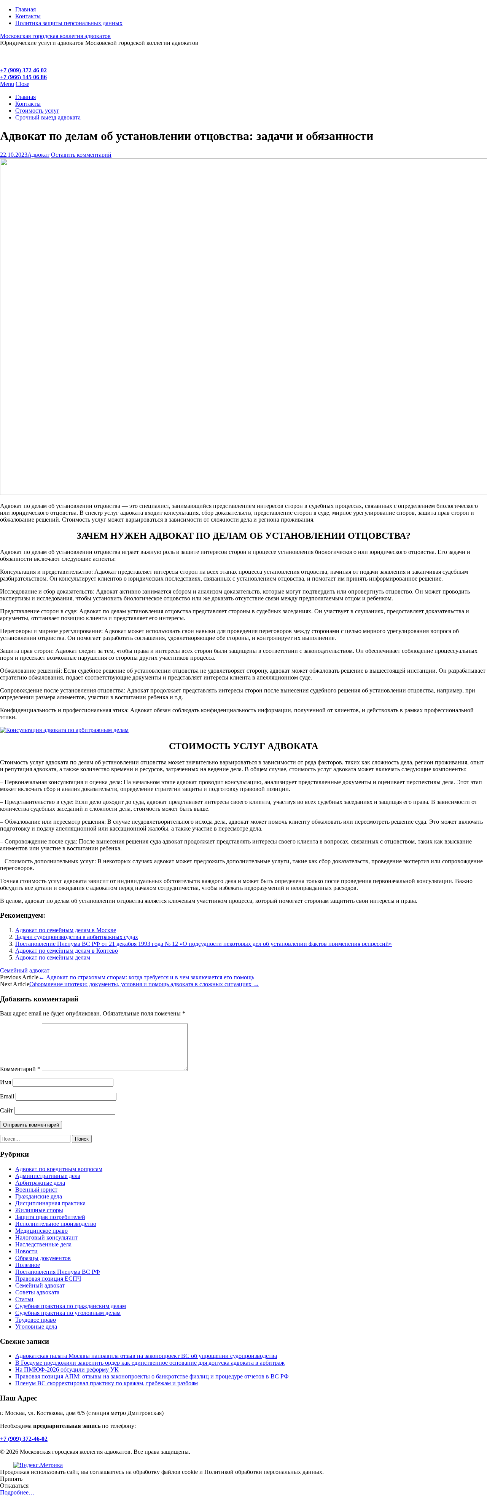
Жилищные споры (39, 1210)
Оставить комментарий (81, 154)
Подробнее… (17, 1492)
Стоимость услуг (37, 110)
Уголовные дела (36, 1326)
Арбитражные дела (40, 1182)
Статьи (24, 1299)
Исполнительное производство (55, 1224)
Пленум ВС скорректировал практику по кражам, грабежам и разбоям (106, 1383)
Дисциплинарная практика (50, 1203)
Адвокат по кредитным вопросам (58, 1169)
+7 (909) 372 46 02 (23, 70)
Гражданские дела (38, 1196)
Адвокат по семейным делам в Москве (65, 930)
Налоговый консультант (46, 1237)
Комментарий (20, 1069)
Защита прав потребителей (50, 1217)
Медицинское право (41, 1230)
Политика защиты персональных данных (69, 23)
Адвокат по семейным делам (52, 957)
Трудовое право (35, 1319)
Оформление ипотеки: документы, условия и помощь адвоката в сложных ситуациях (144, 984)
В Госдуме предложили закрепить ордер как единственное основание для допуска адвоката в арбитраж (150, 1362)
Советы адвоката (37, 1292)
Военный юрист (36, 1189)
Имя (5, 1082)
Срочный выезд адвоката (48, 117)
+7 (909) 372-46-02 (24, 1439)
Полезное (27, 1265)
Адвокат (38, 154)
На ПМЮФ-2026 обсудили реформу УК (67, 1369)
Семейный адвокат (24, 970)
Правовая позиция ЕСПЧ (48, 1278)
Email (7, 1096)
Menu (7, 84)
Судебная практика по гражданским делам (70, 1306)
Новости (26, 1251)
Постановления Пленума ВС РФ (57, 1271)
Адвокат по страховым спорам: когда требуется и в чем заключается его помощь (146, 977)
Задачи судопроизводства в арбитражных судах (76, 937)
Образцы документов (43, 1258)
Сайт (6, 1110)
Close (22, 84)
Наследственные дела (43, 1244)
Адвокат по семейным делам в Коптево (66, 950)
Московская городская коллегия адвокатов (55, 36)
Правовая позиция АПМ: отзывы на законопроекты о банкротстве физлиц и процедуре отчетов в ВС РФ (152, 1376)
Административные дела (47, 1176)
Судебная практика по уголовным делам (68, 1313)
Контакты (28, 16)
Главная (25, 9)
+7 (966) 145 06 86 (23, 77)
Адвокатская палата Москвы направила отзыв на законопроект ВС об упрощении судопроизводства (146, 1356)
